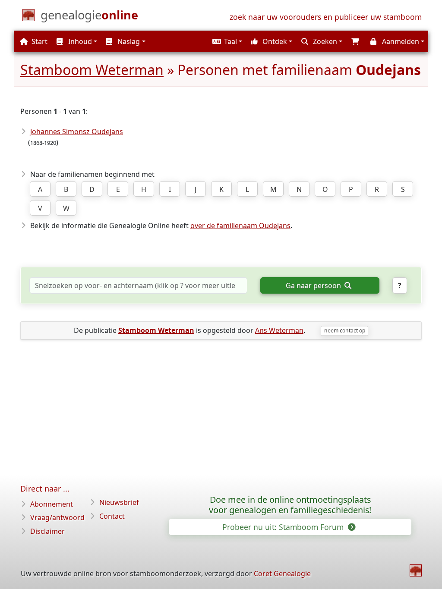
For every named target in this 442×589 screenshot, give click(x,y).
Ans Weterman (279, 330)
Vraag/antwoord (57, 517)
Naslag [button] (128, 41)
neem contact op (344, 330)
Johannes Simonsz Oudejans (76, 131)
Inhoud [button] (79, 41)
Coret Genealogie (282, 573)
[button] (226, 41)
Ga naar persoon (314, 285)
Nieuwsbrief (119, 502)
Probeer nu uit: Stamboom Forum (284, 527)
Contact (112, 516)
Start (38, 41)
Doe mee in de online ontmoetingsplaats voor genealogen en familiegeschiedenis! (290, 505)
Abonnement (51, 504)
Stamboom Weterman (92, 69)
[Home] (416, 570)
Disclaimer (47, 531)
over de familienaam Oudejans (240, 225)
